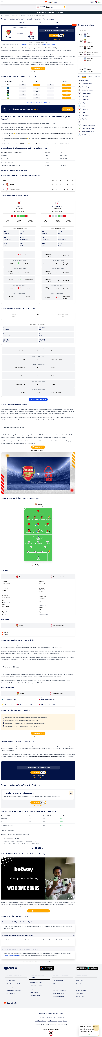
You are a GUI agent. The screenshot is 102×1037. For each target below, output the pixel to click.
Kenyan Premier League (88, 125)
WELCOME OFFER (81, 976)
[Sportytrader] (1, 15)
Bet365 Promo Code (58, 996)
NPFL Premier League (88, 128)
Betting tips (7, 15)
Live (57, 22)
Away (22, 211)
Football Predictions (16, 15)
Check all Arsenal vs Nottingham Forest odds (38, 102)
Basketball (97, 76)
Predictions (21, 22)
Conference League (87, 90)
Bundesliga (85, 109)
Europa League (86, 87)
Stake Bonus (79, 980)
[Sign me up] (96, 2)
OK (89, 1034)
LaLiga (84, 103)
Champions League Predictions (14, 983)
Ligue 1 (84, 112)
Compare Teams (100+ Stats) (38, 399)
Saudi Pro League (86, 134)
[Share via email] (39, 848)
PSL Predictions (10, 993)
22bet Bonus (79, 993)
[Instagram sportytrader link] (16, 968)
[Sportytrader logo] (51, 1003)
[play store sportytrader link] (92, 968)
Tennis (90, 76)
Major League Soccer (88, 131)
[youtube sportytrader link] (6, 968)
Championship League (36, 985)
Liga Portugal (85, 115)
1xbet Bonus (79, 983)
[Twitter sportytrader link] (12, 968)
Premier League (25, 15)
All (15, 211)
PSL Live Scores (34, 992)
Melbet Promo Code (58, 987)
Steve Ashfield (24, 44)
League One (85, 99)
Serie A (84, 106)
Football (84, 76)
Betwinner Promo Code (59, 990)
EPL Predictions (10, 980)
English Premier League (36, 982)
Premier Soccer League (88, 122)
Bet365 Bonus (80, 996)
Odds (40, 22)
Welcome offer (56, 39)
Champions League (87, 83)
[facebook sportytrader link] (9, 968)
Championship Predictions (13, 990)
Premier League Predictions (49, 44)
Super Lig (84, 118)
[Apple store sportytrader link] (81, 968)
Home (18, 211)
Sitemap (65, 1021)
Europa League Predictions (13, 987)
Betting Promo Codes (60, 976)
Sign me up (66, 109)
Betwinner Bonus (81, 990)
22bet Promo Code (58, 993)
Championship (86, 96)
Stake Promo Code (58, 980)
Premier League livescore (11, 955)
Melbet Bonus (80, 987)
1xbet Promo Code (58, 983)
